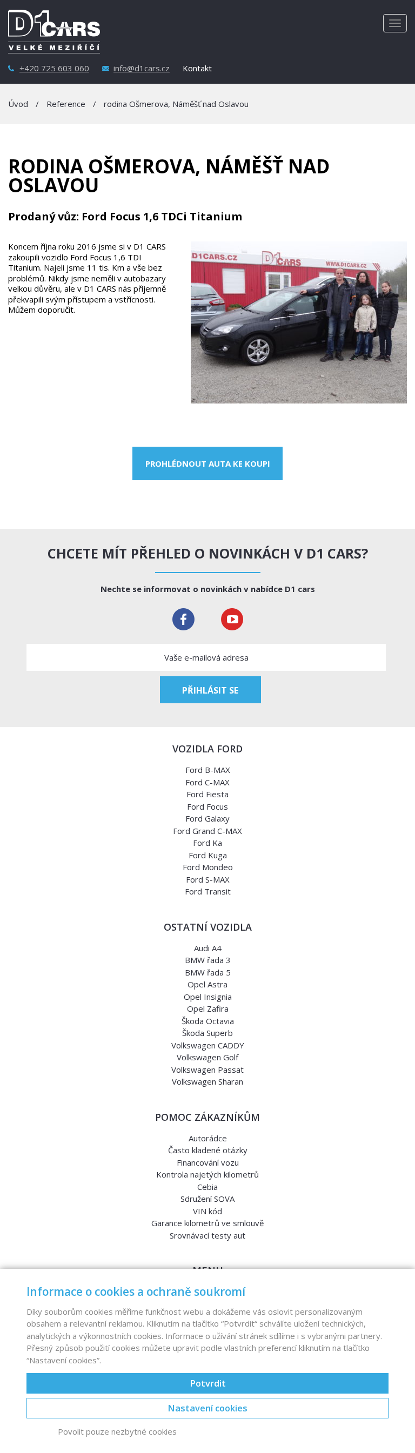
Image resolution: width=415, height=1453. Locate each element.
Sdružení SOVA (207, 1198)
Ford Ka (207, 842)
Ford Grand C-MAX (207, 830)
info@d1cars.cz (141, 68)
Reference (65, 103)
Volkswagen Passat (207, 1069)
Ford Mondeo (208, 867)
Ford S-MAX (208, 879)
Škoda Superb (207, 1032)
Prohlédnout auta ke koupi (207, 463)
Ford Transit (208, 891)
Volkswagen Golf (207, 1057)
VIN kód (207, 1211)
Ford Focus (207, 806)
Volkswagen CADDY (207, 1045)
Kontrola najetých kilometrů (207, 1174)
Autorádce (208, 1138)
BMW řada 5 (208, 972)
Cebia (207, 1186)
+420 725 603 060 (54, 68)
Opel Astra (207, 984)
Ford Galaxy (207, 818)
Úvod (18, 103)
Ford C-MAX (207, 782)
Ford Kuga (208, 855)
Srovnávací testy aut (207, 1235)
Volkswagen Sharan (207, 1081)
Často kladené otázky (207, 1150)
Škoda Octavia (208, 1020)
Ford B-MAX (207, 769)
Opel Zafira (208, 1008)
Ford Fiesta (207, 794)
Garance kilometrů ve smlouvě (207, 1222)
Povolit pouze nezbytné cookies (117, 1432)
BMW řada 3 (208, 959)
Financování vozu (208, 1162)
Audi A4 (208, 948)
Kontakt (197, 68)
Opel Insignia (208, 996)
